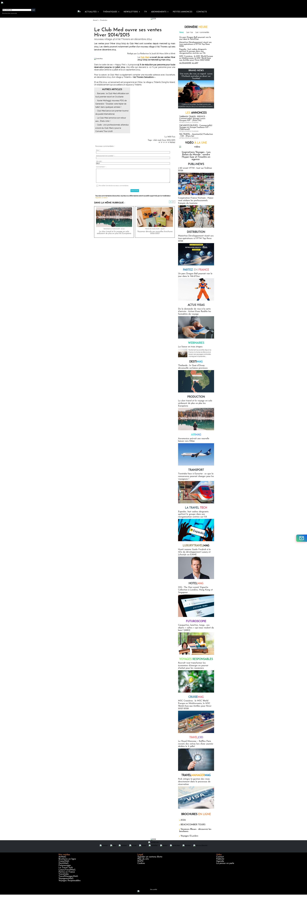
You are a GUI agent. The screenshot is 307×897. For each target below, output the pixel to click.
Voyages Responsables (70, 881)
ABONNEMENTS (160, 12)
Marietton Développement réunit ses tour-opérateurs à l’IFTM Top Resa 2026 (195, 44)
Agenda (220, 861)
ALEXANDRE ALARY (188, 63)
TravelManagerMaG (68, 876)
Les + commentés (202, 32)
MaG (196, 545)
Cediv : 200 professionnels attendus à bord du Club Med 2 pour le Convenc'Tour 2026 (112, 128)
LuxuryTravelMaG (67, 870)
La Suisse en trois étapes (190, 347)
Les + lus (189, 32)
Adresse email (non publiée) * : (105, 156)
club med (157, 140)
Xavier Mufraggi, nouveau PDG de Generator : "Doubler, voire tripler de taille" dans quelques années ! (111, 103)
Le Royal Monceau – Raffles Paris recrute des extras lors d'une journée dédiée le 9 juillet (195, 744)
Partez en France (67, 872)
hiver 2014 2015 (168, 140)
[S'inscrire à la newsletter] (301, 538)
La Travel (196, 507)
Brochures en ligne (67, 859)
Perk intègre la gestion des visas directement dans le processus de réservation (194, 781)
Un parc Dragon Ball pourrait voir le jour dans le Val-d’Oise (195, 38)
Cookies (141, 863)
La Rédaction (143, 54)
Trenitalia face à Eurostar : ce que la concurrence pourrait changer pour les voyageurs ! (196, 476)
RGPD (140, 861)
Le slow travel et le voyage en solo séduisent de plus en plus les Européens (114, 232)
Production (103, 20)
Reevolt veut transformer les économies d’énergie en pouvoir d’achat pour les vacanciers (193, 665)
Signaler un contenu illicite (149, 857)
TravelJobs (64, 874)
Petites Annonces (182, 12)
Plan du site (143, 859)
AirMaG (62, 857)
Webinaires (196, 343)
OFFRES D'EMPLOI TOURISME (188, 122)
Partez (196, 270)
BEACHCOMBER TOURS (193, 825)
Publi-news (196, 164)
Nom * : (98, 150)
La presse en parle (225, 863)
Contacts (201, 12)
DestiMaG (63, 863)
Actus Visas (196, 305)
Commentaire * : (101, 167)
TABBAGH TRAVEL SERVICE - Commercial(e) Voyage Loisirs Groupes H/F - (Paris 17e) (192, 118)
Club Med (144, 57)
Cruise (196, 697)
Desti (196, 361)
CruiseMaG (64, 861)
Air (196, 434)
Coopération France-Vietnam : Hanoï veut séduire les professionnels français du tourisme (195, 200)
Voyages (196, 659)
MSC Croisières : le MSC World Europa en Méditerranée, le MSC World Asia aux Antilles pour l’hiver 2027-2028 (196, 58)
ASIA (183, 820)
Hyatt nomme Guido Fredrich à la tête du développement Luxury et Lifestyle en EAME (194, 552)
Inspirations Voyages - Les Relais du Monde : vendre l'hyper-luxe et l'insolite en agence (196, 156)
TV (145, 12)
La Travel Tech (66, 868)
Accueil (95, 20)
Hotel (196, 583)
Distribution (196, 232)
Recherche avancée (9, 13)
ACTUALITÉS (92, 12)
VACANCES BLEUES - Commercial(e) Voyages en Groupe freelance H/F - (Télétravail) (195, 127)
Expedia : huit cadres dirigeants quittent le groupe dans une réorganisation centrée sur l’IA (193, 51)
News (181, 32)
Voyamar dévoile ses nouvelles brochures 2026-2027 (155, 232)
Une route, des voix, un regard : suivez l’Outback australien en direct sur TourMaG (196, 76)
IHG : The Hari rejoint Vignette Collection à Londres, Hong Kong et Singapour (195, 590)
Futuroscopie (196, 621)
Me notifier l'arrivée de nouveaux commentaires (113, 185)
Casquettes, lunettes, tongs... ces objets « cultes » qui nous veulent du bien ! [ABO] (196, 627)
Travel (196, 737)
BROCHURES (196, 814)
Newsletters (132, 12)
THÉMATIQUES (111, 12)
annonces (196, 113)
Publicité (220, 859)
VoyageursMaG (66, 878)
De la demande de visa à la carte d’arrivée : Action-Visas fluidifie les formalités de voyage (194, 311)
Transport (196, 470)
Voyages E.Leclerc (189, 836)
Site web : (99, 161)
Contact (220, 857)
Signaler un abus (101, 197)
